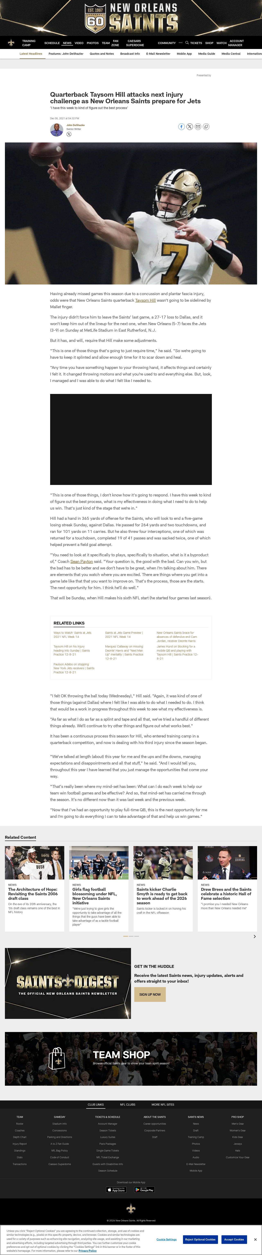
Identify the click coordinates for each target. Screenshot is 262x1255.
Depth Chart (19, 1137)
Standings (19, 1150)
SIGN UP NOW (150, 994)
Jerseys (238, 1143)
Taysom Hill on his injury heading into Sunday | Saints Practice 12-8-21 (72, 650)
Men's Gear (238, 1123)
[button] (131, 439)
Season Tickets (107, 1130)
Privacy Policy (88, 1250)
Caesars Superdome (60, 1164)
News (196, 1123)
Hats (237, 1150)
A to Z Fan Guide (60, 1143)
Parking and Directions (59, 1137)
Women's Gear (238, 1130)
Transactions (20, 1164)
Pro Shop (238, 1116)
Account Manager (107, 1123)
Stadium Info (59, 1123)
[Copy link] (206, 126)
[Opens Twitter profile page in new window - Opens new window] (69, 134)
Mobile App (196, 1170)
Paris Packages (107, 1143)
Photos (196, 1143)
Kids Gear (237, 1137)
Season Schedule (107, 1170)
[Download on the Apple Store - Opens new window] (116, 1190)
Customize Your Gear (238, 1157)
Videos (196, 1150)
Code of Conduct (59, 1157)
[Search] (187, 42)
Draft (196, 1130)
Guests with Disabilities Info (108, 1164)
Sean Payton (81, 561)
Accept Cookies (234, 1239)
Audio (196, 1157)
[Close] (255, 1239)
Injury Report (20, 1143)
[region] (131, 1240)
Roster (19, 1123)
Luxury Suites (107, 1137)
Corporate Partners (154, 1130)
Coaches (20, 1130)
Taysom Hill (145, 300)
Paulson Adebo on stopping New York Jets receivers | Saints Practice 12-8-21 (74, 668)
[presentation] (255, 937)
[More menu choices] (180, 42)
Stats (20, 1157)
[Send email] (198, 129)
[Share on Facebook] (181, 129)
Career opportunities (154, 1123)
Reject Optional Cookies (200, 1239)
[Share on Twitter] (189, 129)
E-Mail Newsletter (196, 1164)
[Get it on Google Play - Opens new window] (144, 1192)
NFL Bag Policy (59, 1150)
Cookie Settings (167, 1239)
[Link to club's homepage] (11, 42)
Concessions (59, 1130)
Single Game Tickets (107, 1150)
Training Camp (196, 1137)
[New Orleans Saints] (131, 1209)
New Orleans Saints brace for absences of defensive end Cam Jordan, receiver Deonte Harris (177, 636)
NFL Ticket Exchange (107, 1157)
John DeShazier (76, 125)
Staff (154, 1137)
